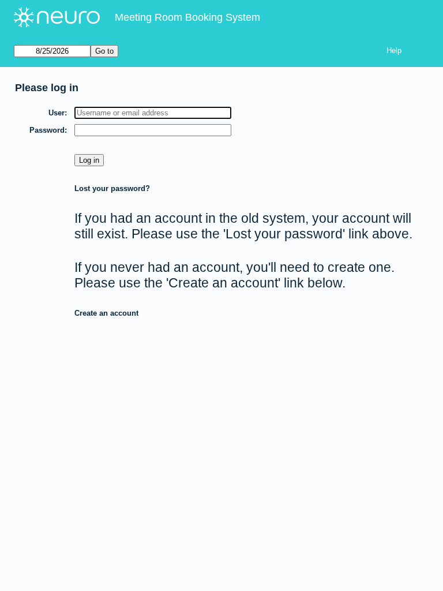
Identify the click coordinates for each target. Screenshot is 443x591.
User (56, 113)
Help (393, 50)
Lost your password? (112, 188)
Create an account (106, 313)
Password (47, 130)
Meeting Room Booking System (187, 17)
